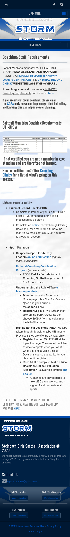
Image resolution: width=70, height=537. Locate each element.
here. (51, 93)
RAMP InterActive (18, 526)
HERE (17, 408)
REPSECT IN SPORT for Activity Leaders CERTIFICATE (30, 77)
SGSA (10, 103)
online (36, 225)
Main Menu (35, 13)
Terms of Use (37, 526)
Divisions (35, 45)
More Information (19, 498)
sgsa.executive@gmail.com (22, 481)
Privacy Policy (54, 526)
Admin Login (35, 531)
